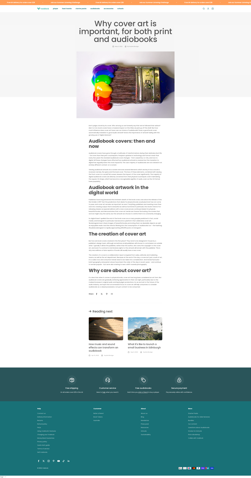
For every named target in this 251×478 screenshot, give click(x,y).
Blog (142, 417)
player (55, 9)
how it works (67, 9)
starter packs (81, 9)
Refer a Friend (98, 413)
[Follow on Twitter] (43, 461)
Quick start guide (43, 445)
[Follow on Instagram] (48, 461)
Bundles (191, 420)
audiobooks (95, 9)
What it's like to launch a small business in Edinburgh (144, 346)
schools (120, 9)
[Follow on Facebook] (38, 461)
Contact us (41, 413)
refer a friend (143, 392)
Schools (144, 431)
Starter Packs (193, 413)
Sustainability (146, 434)
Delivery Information (44, 417)
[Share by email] (112, 294)
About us (144, 413)
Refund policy (42, 424)
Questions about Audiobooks (198, 427)
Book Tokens (98, 417)
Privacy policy (42, 442)
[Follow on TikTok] (63, 461)
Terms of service (43, 449)
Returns (40, 420)
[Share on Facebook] (97, 294)
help (103, 392)
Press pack (145, 424)
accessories (108, 9)
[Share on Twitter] (102, 294)
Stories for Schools (195, 431)
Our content (192, 424)
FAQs (39, 427)
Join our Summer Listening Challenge (55, 2)
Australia (96, 420)
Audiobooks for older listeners (199, 417)
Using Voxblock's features (46, 431)
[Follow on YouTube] (58, 461)
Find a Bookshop (194, 434)
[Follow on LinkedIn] (68, 461)
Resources (145, 427)
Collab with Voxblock (195, 438)
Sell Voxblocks (42, 452)
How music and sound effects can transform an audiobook (103, 347)
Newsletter (145, 420)
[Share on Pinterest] (107, 294)
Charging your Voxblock (45, 434)
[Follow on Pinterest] (53, 461)
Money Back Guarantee (45, 438)
